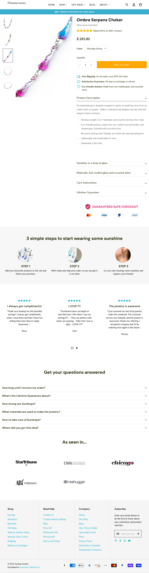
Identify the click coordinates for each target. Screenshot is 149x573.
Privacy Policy (85, 539)
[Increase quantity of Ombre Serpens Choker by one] (91, 65)
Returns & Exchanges (18, 543)
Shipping (12, 539)
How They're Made (88, 526)
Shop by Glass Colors (18, 534)
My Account (49, 534)
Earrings (11, 513)
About (103, 4)
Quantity (81, 57)
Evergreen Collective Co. (29, 565)
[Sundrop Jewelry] (20, 4)
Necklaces (12, 517)
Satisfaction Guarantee (89, 543)
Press (81, 534)
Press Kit (47, 526)
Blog (92, 4)
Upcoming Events (87, 530)
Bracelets (12, 521)
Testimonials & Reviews (90, 548)
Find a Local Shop (51, 539)
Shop (62, 4)
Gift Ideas (77, 4)
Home (51, 4)
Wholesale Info (50, 530)
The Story (83, 517)
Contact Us (48, 513)
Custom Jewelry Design (54, 517)
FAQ (45, 521)
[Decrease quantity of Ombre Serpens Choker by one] (80, 65)
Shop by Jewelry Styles (19, 530)
